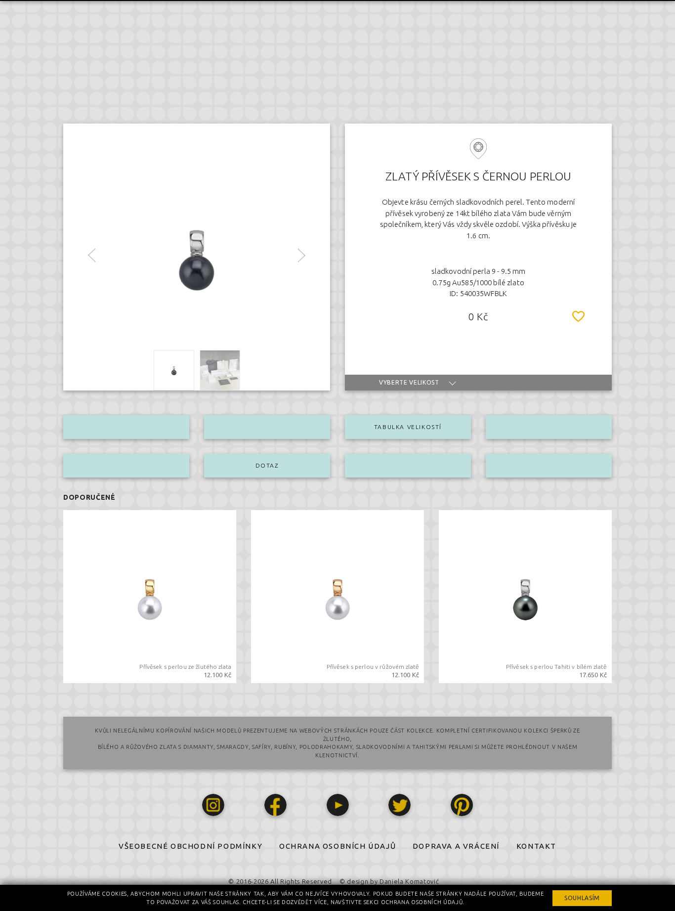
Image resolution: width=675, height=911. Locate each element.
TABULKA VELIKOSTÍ (408, 427)
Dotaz (267, 465)
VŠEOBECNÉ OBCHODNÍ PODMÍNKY (190, 846)
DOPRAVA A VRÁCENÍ (456, 846)
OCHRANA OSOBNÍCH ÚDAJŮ (337, 846)
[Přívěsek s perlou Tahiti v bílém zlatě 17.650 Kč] (525, 595)
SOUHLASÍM (582, 898)
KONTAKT (536, 846)
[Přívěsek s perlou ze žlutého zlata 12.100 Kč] (149, 595)
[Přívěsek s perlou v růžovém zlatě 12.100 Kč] (337, 595)
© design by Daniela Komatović (389, 881)
